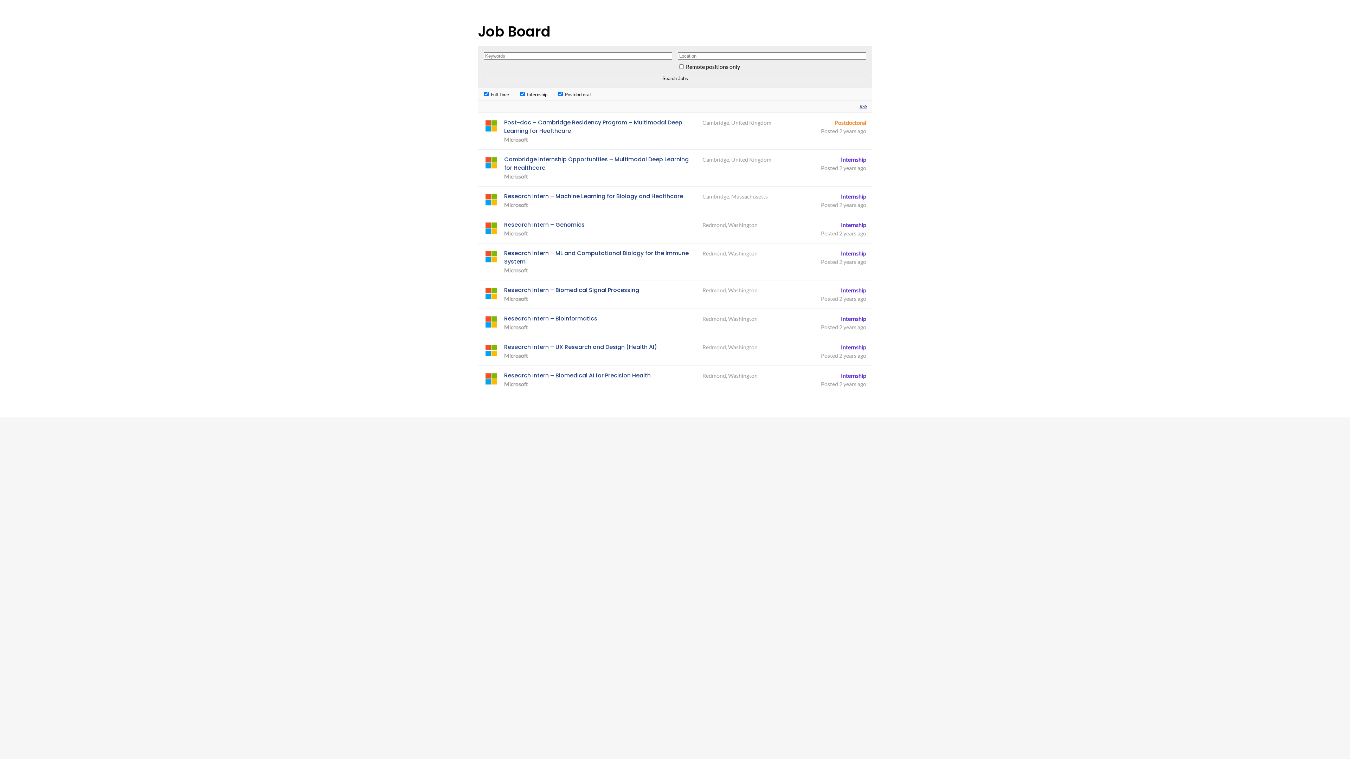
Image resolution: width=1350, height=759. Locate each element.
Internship (536, 94)
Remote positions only (713, 66)
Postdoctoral (577, 94)
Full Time (499, 94)
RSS (863, 106)
